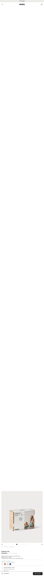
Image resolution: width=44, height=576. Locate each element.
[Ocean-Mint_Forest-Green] (2, 573)
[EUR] (9, 575)
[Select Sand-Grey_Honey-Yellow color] (2, 564)
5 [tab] (23, 545)
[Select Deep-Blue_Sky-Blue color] (10, 564)
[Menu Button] (2, 4)
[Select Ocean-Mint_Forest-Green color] (8, 564)
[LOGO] (22, 4)
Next (42, 516)
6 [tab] (25, 545)
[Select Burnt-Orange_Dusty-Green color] (5, 564)
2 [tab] (18, 545)
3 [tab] (20, 545)
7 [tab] (27, 545)
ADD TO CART (38, 573)
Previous (2, 516)
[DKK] (9, 573)
